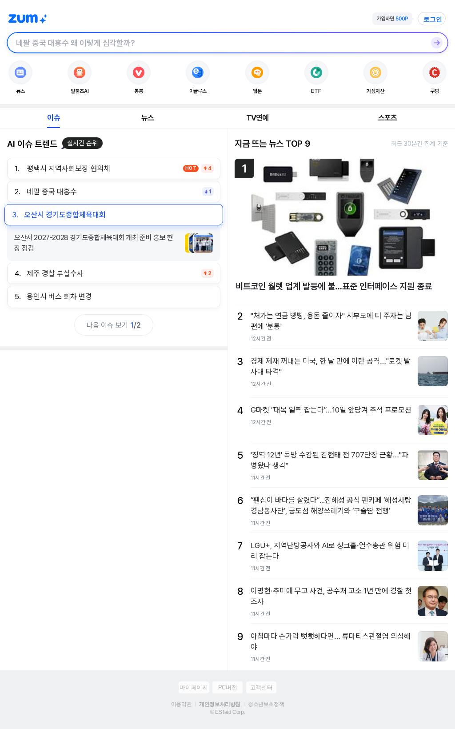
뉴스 (147, 117)
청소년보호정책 (266, 704)
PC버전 (227, 687)
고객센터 (261, 687)
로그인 (432, 19)
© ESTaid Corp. (227, 712)
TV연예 (257, 117)
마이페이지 (194, 687)
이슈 (53, 117)
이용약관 (181, 704)
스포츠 (387, 117)
